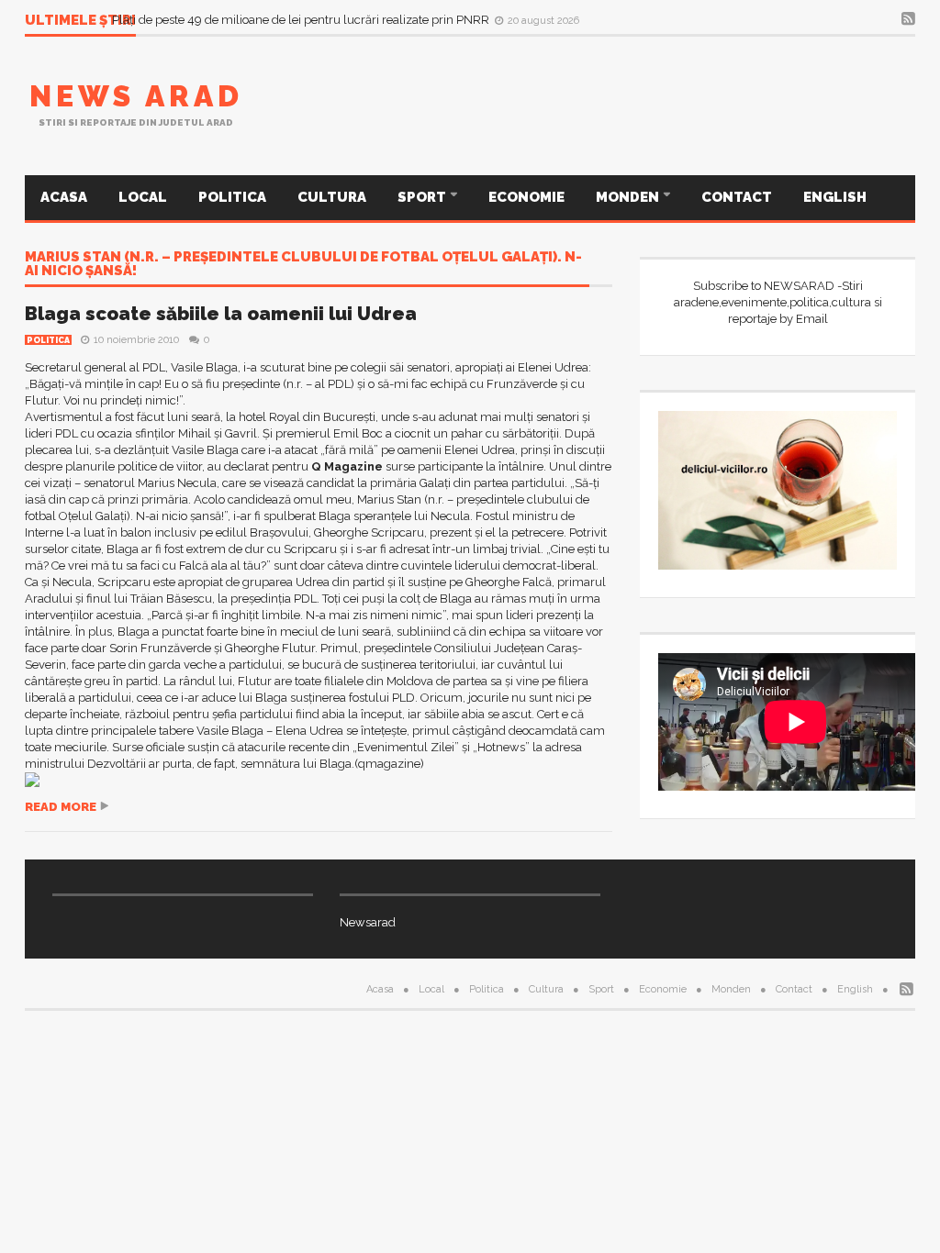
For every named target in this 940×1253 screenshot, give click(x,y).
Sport (423, 197)
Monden (629, 197)
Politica (232, 197)
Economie (526, 197)
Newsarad (368, 922)
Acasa (63, 197)
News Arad (136, 96)
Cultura (331, 197)
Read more (60, 807)
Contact (736, 197)
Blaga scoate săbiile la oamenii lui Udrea (221, 314)
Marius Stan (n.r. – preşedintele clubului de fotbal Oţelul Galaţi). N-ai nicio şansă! (303, 264)
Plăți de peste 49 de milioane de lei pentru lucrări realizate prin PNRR (302, 20)
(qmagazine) (389, 764)
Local (142, 197)
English (835, 197)
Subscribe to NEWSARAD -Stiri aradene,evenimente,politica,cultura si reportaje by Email (778, 302)
